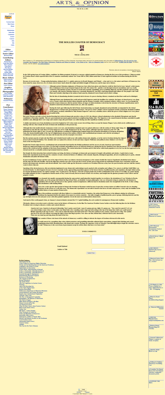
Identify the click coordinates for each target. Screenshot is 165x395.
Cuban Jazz (22, 309)
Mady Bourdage (8, 89)
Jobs (13, 41)
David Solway (8, 61)
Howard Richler (8, 69)
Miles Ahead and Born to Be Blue (28, 301)
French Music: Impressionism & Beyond (31, 269)
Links (12, 45)
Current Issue (10, 22)
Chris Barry (8, 66)
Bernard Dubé (8, 55)
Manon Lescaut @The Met (27, 303)
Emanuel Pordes (8, 100)
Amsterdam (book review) (26, 321)
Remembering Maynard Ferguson (29, 275)
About (12, 26)
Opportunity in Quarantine (27, 268)
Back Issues (11, 24)
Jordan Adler (8, 72)
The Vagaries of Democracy (27, 278)
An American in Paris (25, 304)
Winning (21, 284)
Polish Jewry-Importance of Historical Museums (33, 291)
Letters (12, 36)
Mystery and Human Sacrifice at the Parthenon (33, 318)
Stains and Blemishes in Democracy (29, 313)
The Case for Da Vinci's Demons (28, 326)
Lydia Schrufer (8, 85)
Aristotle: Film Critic (25, 295)
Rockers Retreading (25, 289)
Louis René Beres (8, 63)
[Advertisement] (82, 26)
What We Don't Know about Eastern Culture (32, 306)
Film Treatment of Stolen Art (27, 312)
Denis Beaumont (8, 96)
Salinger (21, 324)
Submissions (10, 30)
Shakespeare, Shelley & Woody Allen (30, 316)
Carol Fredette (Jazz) (25, 320)
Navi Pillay (8, 129)
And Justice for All (24, 262)
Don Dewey (8, 68)
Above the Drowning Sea (26, 286)
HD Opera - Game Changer (27, 310)
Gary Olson (8, 71)
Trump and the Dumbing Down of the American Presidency (36, 265)
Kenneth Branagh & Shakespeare (29, 274)
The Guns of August (25, 300)
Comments (11, 34)
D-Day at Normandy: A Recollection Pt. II (31, 271)
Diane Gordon (8, 81)
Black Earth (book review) (27, 307)
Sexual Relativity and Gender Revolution (31, 292)
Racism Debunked (24, 280)
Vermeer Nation (23, 323)
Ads (13, 43)
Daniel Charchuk (8, 75)
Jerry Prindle (8, 93)
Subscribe (11, 32)
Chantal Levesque (8, 95)
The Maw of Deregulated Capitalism (29, 297)
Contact (12, 38)
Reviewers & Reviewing (26, 277)
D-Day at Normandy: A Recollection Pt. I (31, 272)
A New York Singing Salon (26, 288)
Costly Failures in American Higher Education (32, 263)
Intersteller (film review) (26, 315)
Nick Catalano (8, 64)
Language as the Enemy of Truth (28, 266)
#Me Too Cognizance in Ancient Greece (30, 283)
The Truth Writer (24, 281)
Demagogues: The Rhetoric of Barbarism (31, 298)
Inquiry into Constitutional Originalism (30, 294)
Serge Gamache (8, 79)
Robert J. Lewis (8, 51)
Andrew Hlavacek (8, 74)
